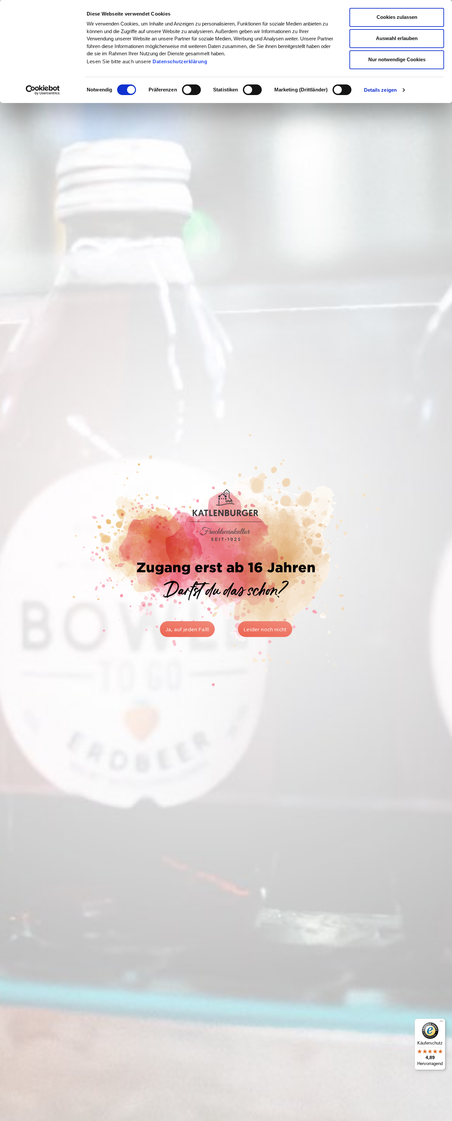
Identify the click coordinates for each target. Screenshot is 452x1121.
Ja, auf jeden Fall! (187, 629)
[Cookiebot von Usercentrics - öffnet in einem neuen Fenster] (43, 90)
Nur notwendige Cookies (397, 59)
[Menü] (441, 1023)
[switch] (191, 89)
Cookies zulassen (397, 17)
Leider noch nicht (265, 629)
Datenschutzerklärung (180, 61)
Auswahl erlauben (397, 38)
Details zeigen (380, 90)
